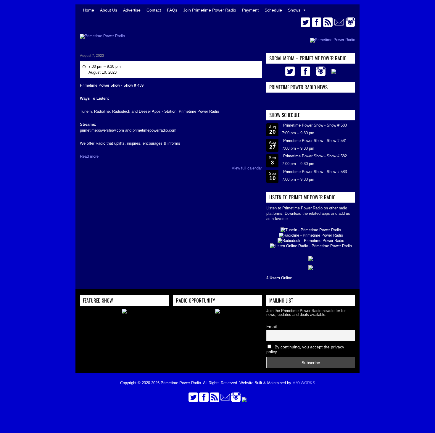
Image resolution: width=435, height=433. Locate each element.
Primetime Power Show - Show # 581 (315, 141)
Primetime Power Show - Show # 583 (315, 172)
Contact (153, 10)
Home (88, 10)
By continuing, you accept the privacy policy (305, 349)
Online (279, 278)
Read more (89, 156)
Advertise (132, 10)
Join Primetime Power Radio (209, 10)
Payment (250, 10)
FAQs (172, 10)
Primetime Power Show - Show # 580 (315, 125)
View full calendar (247, 168)
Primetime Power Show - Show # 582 (315, 156)
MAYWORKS (303, 383)
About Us (108, 10)
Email (271, 326)
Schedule (273, 10)
